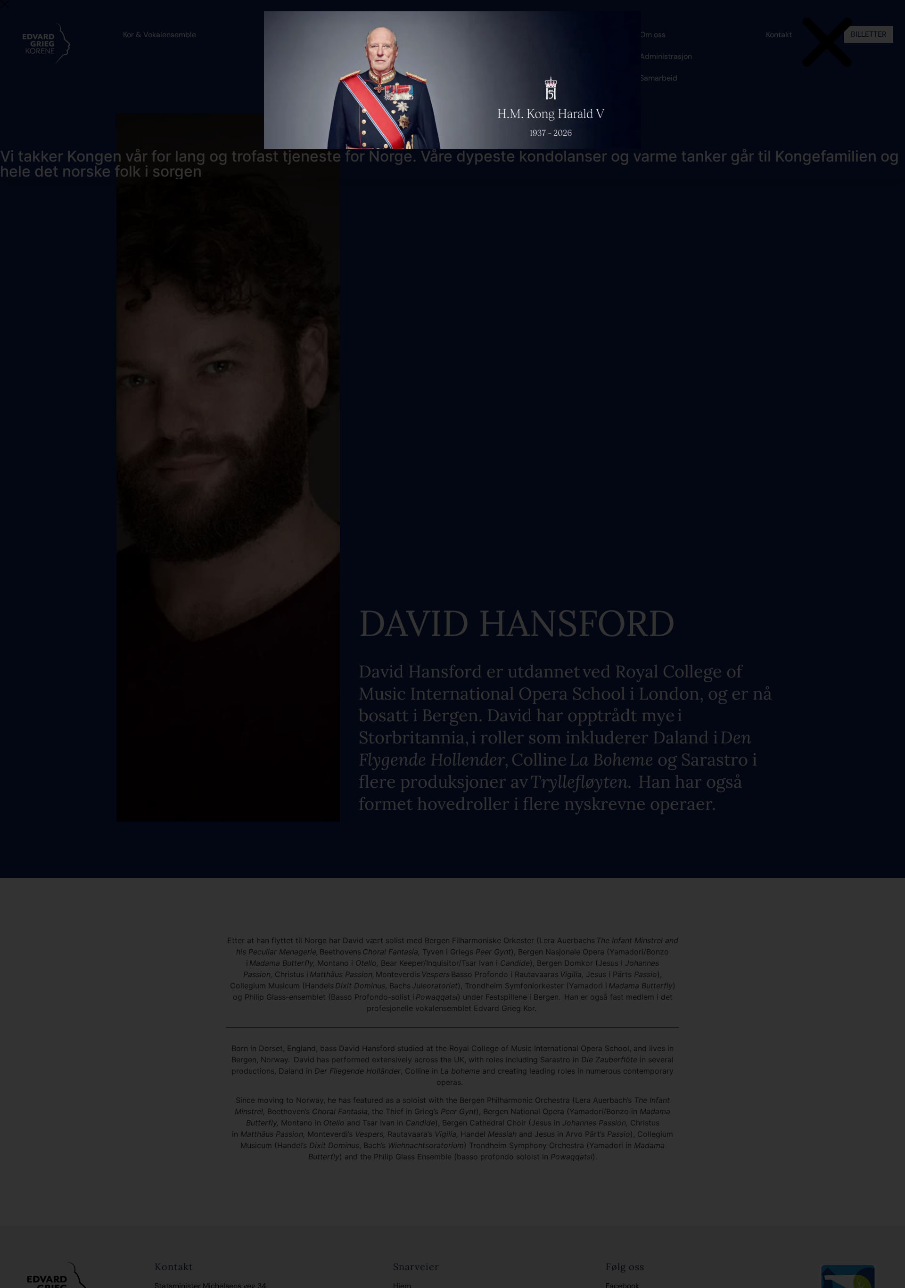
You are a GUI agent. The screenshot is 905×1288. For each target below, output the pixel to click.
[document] (452, 644)
